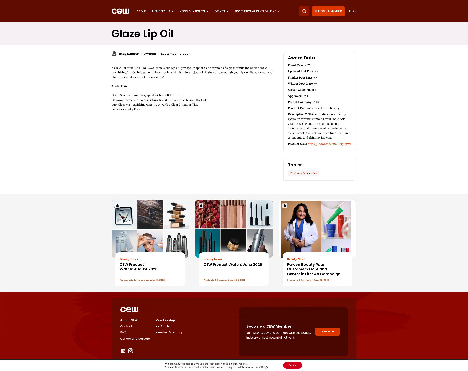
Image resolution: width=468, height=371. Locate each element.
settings (263, 367)
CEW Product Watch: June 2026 (232, 264)
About (142, 11)
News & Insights (192, 11)
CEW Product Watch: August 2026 (138, 267)
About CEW (129, 320)
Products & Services (303, 173)
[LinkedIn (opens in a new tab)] (123, 351)
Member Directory (169, 332)
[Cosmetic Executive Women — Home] (120, 11)
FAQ (123, 332)
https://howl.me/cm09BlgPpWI (329, 144)
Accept (293, 365)
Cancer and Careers (135, 338)
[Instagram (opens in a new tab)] (130, 351)
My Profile (163, 326)
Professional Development (255, 11)
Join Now (327, 331)
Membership (161, 11)
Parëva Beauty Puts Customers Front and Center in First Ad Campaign (313, 269)
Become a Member (328, 11)
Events (219, 11)
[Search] (304, 11)
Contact (126, 326)
